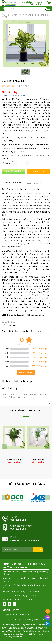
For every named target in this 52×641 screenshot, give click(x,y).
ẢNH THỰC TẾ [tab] (34, 183)
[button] (4, 446)
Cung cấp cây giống (13, 637)
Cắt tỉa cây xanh (36, 634)
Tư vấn (38, 549)
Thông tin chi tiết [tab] (13, 183)
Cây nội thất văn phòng (27, 15)
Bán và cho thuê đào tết (15, 634)
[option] (26, 72)
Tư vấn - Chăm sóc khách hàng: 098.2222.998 (25, 619)
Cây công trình (28, 625)
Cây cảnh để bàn (17, 628)
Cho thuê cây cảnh (10, 625)
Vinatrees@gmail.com (13, 151)
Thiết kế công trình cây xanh (36, 631)
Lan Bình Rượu (38, 459)
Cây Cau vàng (14, 459)
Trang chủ (8, 15)
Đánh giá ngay (26, 372)
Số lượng (6, 163)
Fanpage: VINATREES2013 (16, 614)
